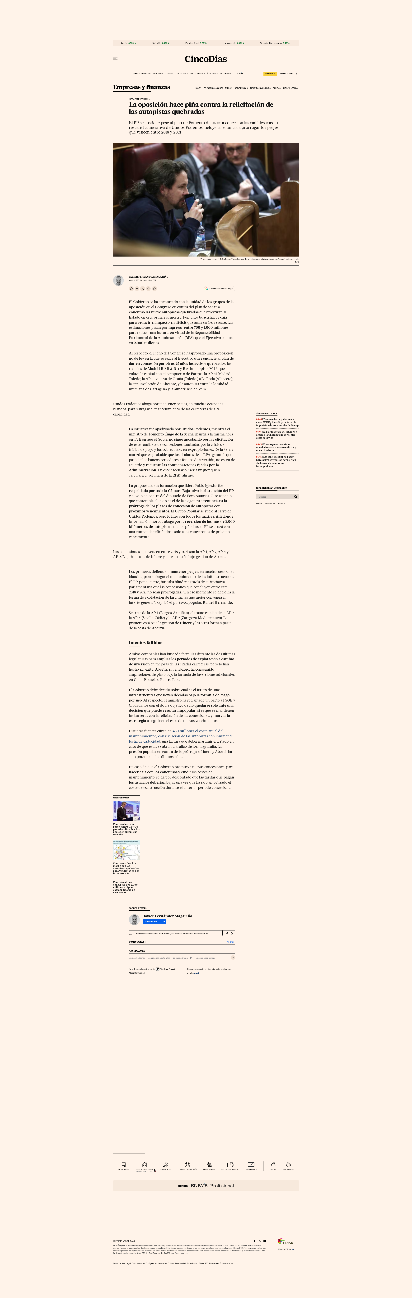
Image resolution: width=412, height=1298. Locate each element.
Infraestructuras (139, 99)
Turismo (277, 88)
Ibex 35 (124, 43)
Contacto (117, 1263)
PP (191, 958)
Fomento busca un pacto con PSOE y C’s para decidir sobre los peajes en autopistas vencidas (126, 829)
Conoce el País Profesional (206, 1185)
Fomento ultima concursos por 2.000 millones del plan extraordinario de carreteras (125, 887)
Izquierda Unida (180, 958)
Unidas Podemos (137, 958)
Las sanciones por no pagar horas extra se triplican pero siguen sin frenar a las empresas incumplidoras (276, 461)
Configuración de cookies (156, 1263)
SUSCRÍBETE (270, 74)
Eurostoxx (270, 504)
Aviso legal (126, 1263)
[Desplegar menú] (115, 59)
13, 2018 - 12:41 (146, 280)
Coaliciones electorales (159, 958)
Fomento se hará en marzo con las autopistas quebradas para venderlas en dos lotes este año (126, 868)
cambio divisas (209, 1169)
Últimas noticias (214, 73)
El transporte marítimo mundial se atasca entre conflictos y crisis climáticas (276, 447)
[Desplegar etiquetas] (233, 957)
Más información (137, 973)
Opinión (227, 73)
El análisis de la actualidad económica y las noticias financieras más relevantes (170, 933)
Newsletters (214, 1263)
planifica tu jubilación (187, 1169)
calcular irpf (123, 1169)
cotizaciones (251, 1169)
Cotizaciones (181, 73)
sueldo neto (165, 1169)
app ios (273, 1169)
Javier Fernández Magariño (148, 276)
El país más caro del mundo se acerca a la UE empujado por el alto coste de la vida (276, 434)
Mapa (201, 1263)
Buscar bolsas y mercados (271, 488)
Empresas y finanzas (142, 73)
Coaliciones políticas (205, 958)
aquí (196, 973)
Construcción (241, 88)
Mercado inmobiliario (260, 88)
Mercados (158, 73)
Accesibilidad (192, 1263)
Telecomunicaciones (213, 88)
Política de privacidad (177, 1263)
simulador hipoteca (144, 1169)
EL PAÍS (238, 72)
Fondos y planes (197, 73)
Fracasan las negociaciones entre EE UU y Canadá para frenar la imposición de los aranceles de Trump (277, 422)
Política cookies (138, 1263)
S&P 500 (156, 43)
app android (288, 1169)
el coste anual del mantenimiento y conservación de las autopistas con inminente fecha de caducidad (181, 736)
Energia (228, 88)
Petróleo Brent (192, 43)
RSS (206, 1263)
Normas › (231, 942)
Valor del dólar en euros (271, 43)
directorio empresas (230, 1169)
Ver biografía (151, 921)
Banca (198, 88)
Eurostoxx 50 (229, 43)
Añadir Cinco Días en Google (221, 288)
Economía (169, 73)
